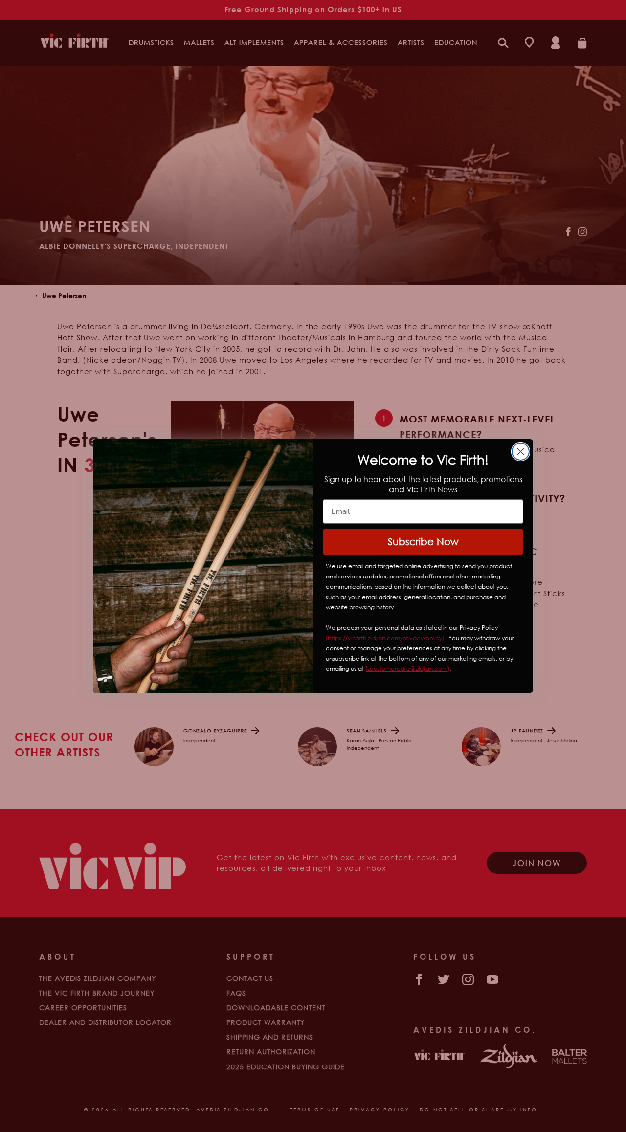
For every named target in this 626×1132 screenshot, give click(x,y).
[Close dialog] (520, 451)
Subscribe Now (423, 541)
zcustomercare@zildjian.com (407, 669)
